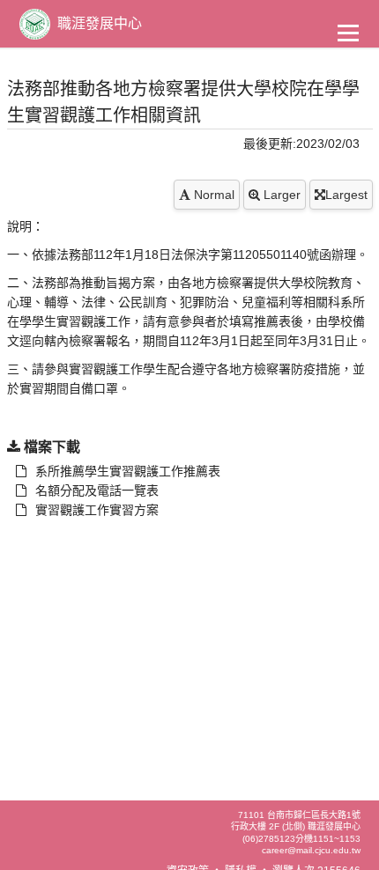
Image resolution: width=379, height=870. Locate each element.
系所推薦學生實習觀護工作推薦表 (127, 471)
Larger (280, 195)
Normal (212, 195)
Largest (346, 195)
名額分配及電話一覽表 (97, 490)
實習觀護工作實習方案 (97, 510)
